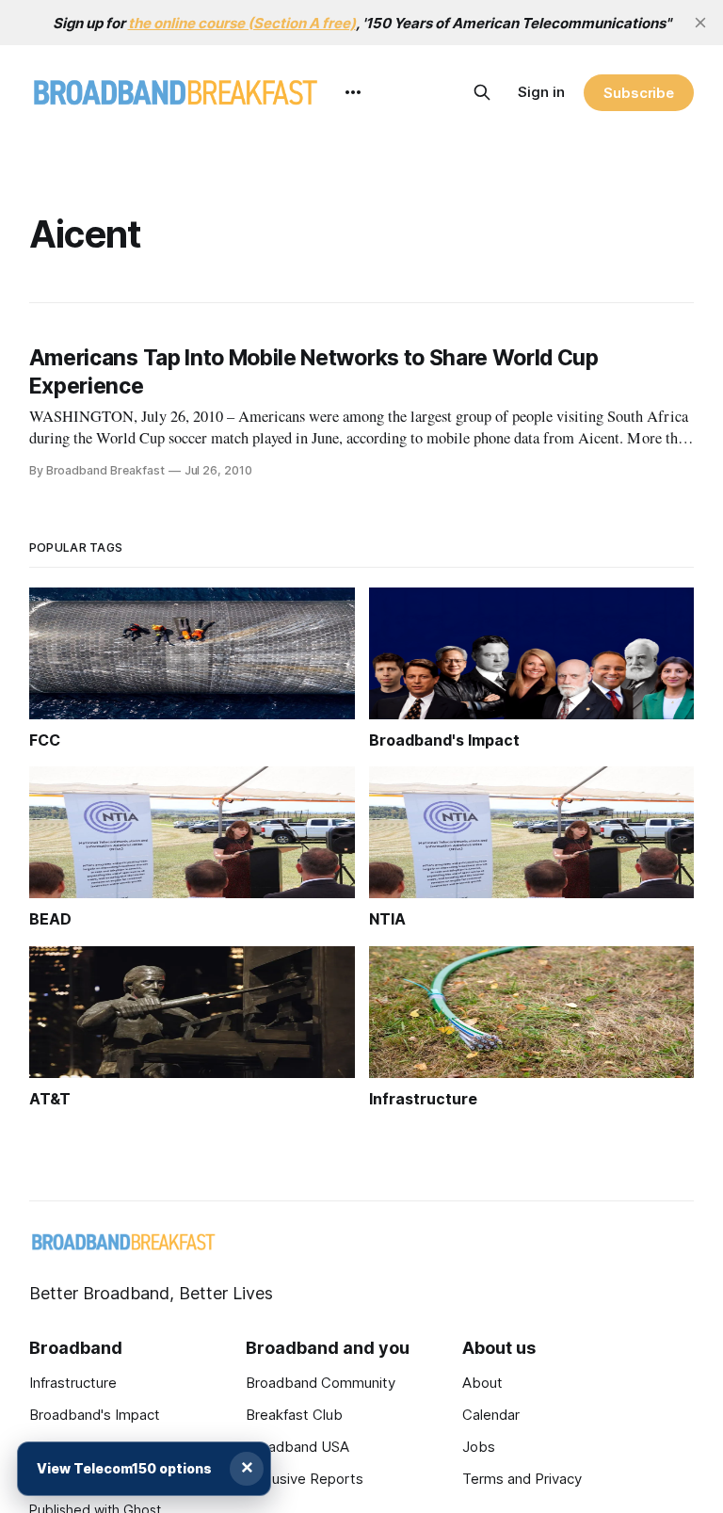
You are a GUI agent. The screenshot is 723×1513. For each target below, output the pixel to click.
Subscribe (638, 93)
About (482, 1383)
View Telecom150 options (124, 1468)
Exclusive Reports (304, 1479)
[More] (353, 92)
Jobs (478, 1447)
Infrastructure (73, 1383)
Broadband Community (320, 1383)
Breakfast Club (294, 1415)
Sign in (541, 92)
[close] (700, 23)
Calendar (491, 1415)
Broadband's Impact (94, 1415)
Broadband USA (297, 1447)
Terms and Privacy (522, 1479)
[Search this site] (482, 92)
